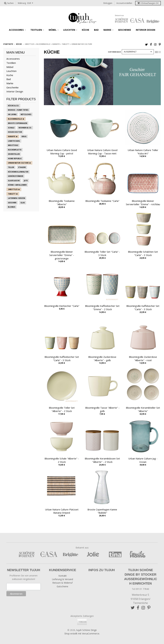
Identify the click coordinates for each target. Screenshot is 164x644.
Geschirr (12, 203)
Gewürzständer (15, 176)
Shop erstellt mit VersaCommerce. (82, 633)
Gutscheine (62, 586)
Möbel (53, 29)
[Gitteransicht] (156, 52)
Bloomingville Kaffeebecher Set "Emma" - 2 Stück (102, 307)
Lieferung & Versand (62, 579)
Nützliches (26, 114)
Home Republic (15, 158)
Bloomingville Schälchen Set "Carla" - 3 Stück (143, 253)
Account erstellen (124, 3)
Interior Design (145, 29)
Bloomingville (15, 119)
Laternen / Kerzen (16, 198)
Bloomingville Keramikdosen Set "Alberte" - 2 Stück (102, 460)
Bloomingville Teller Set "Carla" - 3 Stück (102, 253)
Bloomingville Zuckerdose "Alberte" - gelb (102, 358)
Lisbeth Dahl (14, 141)
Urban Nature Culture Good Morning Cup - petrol (62, 151)
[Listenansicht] (159, 52)
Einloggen (107, 3)
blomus (11, 207)
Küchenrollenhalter (18, 172)
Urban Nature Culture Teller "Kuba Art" (143, 151)
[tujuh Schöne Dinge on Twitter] (146, 44)
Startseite (8, 44)
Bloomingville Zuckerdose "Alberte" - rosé (143, 358)
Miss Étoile (13, 145)
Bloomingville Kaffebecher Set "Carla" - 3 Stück (142, 307)
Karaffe (11, 136)
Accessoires (16, 29)
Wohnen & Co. (25, 128)
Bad (96, 29)
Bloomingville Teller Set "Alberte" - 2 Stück (62, 409)
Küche (85, 29)
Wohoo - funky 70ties (18, 110)
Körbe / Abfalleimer (17, 185)
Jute (26, 180)
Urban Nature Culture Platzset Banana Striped (61, 511)
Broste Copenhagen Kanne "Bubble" (102, 511)
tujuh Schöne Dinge (86, 630)
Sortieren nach (114, 52)
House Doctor (15, 132)
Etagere (22, 167)
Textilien (36, 29)
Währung (22, 3)
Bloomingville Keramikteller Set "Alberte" (143, 409)
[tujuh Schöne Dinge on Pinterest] (160, 44)
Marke (107, 29)
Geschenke (124, 29)
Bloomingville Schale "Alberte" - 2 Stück (62, 460)
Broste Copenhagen (17, 123)
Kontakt (62, 575)
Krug (24, 136)
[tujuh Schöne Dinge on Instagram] (155, 44)
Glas (22, 203)
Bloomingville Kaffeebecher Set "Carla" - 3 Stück (62, 358)
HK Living (12, 114)
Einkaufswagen (149, 3)
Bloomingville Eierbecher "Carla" (61, 305)
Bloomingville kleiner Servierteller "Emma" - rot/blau (143, 202)
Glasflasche (14, 180)
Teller (11, 167)
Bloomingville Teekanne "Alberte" (62, 202)
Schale (11, 128)
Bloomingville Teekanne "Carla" (102, 200)
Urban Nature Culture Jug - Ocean (142, 460)
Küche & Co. (13, 106)
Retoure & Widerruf (62, 582)
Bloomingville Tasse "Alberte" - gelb (102, 409)
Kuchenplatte (14, 150)
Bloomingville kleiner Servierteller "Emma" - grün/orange (61, 255)
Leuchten (69, 29)
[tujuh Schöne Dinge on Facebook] (151, 44)
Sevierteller (14, 154)
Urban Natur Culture (18, 163)
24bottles (13, 189)
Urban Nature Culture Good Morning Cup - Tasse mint (102, 151)
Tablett (12, 194)
